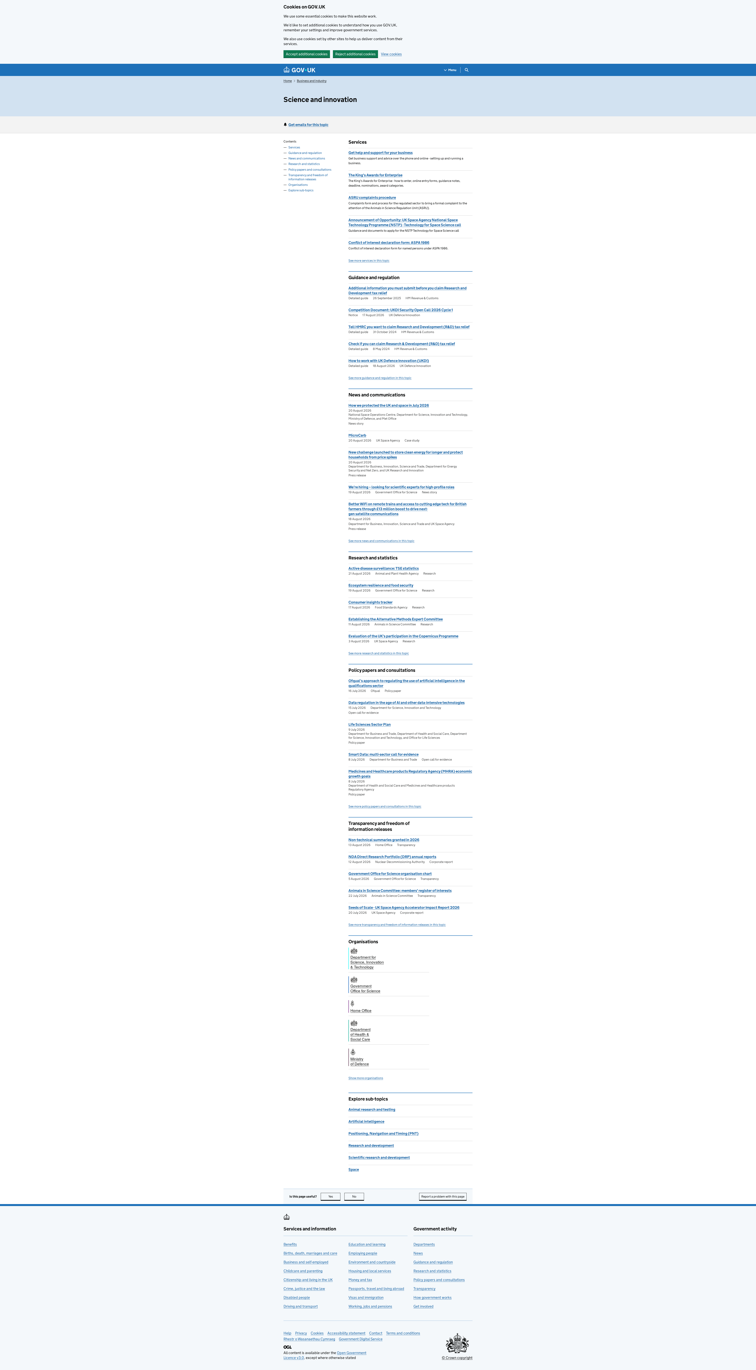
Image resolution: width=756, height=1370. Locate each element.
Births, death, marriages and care (310, 1253)
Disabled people (297, 1297)
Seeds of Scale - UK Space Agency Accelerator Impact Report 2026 (404, 907)
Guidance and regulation (305, 153)
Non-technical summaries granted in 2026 (383, 840)
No (358, 1196)
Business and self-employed (306, 1262)
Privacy (301, 1333)
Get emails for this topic (308, 124)
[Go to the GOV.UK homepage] (299, 70)
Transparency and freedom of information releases (308, 177)
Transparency (424, 1288)
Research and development (371, 1145)
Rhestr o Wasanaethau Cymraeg (309, 1339)
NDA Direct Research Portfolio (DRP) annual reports (392, 856)
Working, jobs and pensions (370, 1306)
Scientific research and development (379, 1157)
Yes (334, 1196)
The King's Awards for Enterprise (375, 175)
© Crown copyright (457, 1357)
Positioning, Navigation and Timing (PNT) (383, 1133)
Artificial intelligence (366, 1121)
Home (288, 81)
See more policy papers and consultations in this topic (384, 806)
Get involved (423, 1306)
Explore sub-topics (300, 190)
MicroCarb (357, 435)
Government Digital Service (361, 1339)
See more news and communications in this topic (381, 541)
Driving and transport (301, 1306)
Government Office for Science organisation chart (390, 873)
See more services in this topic (368, 260)
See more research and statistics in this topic (378, 653)
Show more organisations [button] (365, 1078)
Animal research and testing (371, 1109)
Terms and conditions (403, 1333)
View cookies (391, 54)
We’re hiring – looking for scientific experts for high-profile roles (401, 487)
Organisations (298, 185)
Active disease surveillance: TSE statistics (383, 568)
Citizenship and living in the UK (308, 1279)
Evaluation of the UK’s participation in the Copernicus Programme (403, 636)
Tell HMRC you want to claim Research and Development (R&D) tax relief (409, 327)
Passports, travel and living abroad (376, 1288)
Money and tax (360, 1279)
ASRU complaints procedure (372, 197)
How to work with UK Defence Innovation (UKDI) (388, 360)
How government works (432, 1297)
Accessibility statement (346, 1333)
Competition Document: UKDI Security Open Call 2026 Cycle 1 (400, 310)
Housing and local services (369, 1271)
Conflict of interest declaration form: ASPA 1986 (388, 242)
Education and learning (366, 1244)
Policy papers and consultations (309, 169)
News (418, 1253)
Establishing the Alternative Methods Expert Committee (395, 619)
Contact (375, 1333)
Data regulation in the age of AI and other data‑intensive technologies (406, 702)
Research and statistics (304, 164)
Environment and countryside (372, 1262)
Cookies (317, 1333)
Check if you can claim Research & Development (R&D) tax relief (401, 344)
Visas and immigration (366, 1297)
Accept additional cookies (307, 54)
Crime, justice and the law (304, 1288)
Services (294, 147)
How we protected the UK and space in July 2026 (388, 405)
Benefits (290, 1244)
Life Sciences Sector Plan (369, 724)
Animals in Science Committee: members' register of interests (400, 890)
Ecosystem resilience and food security (380, 585)
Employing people (362, 1253)
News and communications (306, 158)
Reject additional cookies (355, 54)
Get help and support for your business (380, 152)
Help (287, 1333)
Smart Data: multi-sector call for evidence (383, 754)
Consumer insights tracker (370, 602)
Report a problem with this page (442, 1196)
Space (353, 1169)
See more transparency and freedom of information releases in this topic (397, 925)
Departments (424, 1244)
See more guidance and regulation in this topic (379, 378)
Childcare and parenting (303, 1271)
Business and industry (311, 81)
